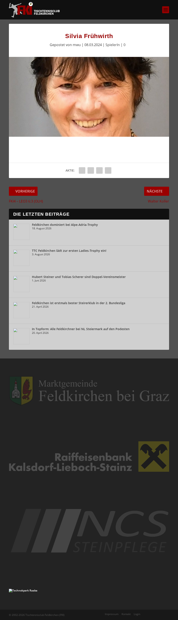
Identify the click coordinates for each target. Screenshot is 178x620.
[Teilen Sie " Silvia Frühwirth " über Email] (99, 170)
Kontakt (126, 614)
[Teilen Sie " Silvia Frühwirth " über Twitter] (90, 170)
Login (137, 614)
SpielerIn (112, 44)
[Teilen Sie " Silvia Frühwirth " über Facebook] (82, 170)
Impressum (112, 614)
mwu (77, 44)
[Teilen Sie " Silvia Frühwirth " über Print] (108, 170)
